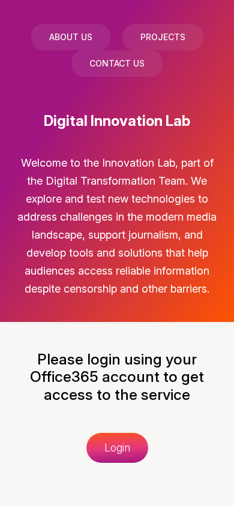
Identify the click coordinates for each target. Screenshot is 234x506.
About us (70, 37)
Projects (162, 37)
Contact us (117, 63)
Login (117, 447)
